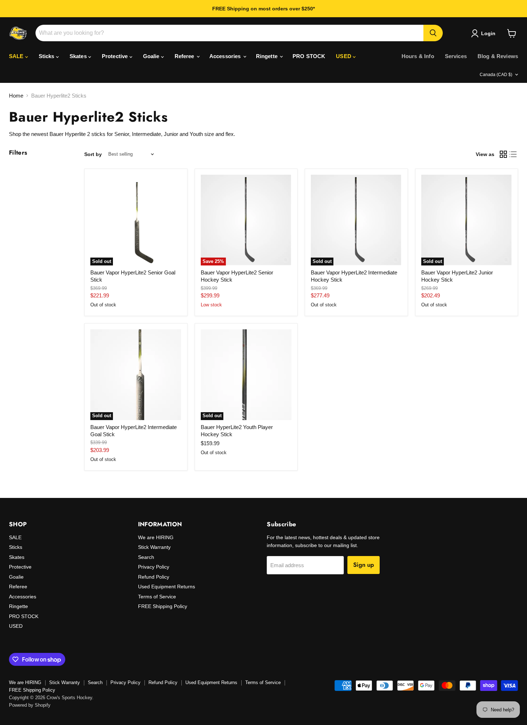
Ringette (267, 56)
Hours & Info (418, 56)
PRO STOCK (309, 56)
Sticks (47, 56)
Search (146, 557)
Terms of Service (157, 596)
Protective (115, 56)
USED (344, 56)
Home (16, 96)
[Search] (433, 33)
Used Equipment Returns (166, 586)
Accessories (225, 56)
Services (456, 56)
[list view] (513, 154)
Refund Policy (153, 577)
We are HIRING (156, 537)
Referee (185, 56)
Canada (496, 74)
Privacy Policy (153, 567)
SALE (17, 56)
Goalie (152, 56)
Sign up (363, 564)
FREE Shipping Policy (162, 606)
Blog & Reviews (498, 56)
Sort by (93, 154)
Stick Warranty (154, 547)
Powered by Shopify (30, 705)
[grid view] (503, 154)
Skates (79, 56)
